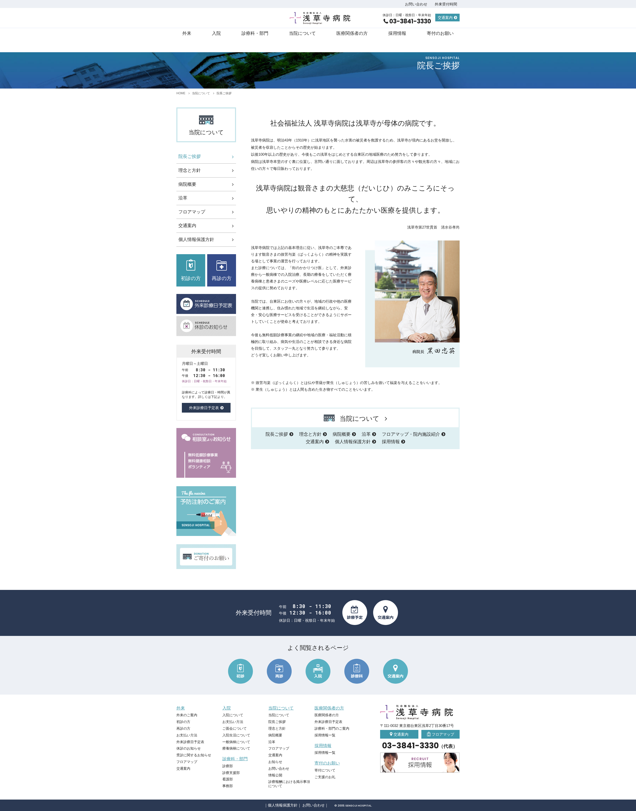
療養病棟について (236, 748)
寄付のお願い (440, 33)
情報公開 (275, 775)
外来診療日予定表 (204, 408)
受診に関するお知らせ (193, 755)
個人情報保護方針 (353, 441)
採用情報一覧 (325, 735)
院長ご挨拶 (277, 434)
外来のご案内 (186, 715)
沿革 (366, 434)
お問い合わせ (416, 4)
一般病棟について (236, 742)
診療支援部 (231, 773)
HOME (180, 93)
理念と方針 (310, 434)
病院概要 (342, 434)
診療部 (227, 766)
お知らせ (275, 762)
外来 (186, 33)
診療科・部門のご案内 (332, 728)
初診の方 (191, 278)
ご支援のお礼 (325, 777)
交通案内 (445, 17)
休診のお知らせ (188, 748)
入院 (216, 33)
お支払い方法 (186, 735)
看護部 (227, 779)
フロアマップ (191, 211)
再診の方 (222, 278)
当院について (302, 33)
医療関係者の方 (352, 33)
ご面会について (234, 728)
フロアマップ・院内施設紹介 (411, 434)
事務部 (227, 786)
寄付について (325, 770)
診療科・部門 (254, 33)
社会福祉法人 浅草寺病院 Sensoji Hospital (321, 18)
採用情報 (397, 33)
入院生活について (236, 735)
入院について (232, 715)
